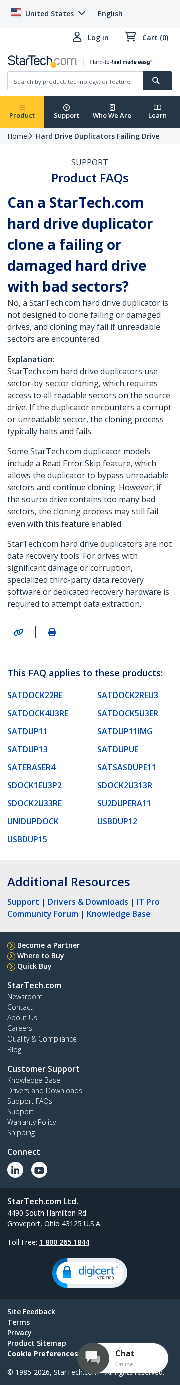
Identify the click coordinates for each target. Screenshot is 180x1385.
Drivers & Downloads (88, 901)
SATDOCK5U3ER (128, 713)
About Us (23, 1017)
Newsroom (25, 996)
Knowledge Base (119, 913)
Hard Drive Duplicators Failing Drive (98, 136)
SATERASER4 (32, 767)
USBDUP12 (118, 821)
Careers (20, 1028)
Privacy (20, 1332)
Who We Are (112, 115)
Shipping (21, 1132)
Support (67, 115)
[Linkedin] (16, 1170)
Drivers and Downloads (45, 1090)
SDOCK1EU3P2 (35, 785)
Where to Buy (41, 955)
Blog (15, 1049)
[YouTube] (40, 1170)
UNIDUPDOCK (33, 821)
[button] (90, 1273)
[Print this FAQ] (52, 632)
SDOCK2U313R (125, 785)
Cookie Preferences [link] (43, 1353)
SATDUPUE (118, 749)
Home (18, 136)
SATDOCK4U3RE (38, 713)
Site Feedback (32, 1311)
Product (22, 115)
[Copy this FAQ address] (19, 632)
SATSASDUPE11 (127, 767)
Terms (19, 1322)
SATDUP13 (28, 749)
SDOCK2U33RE (35, 803)
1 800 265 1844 (65, 1242)
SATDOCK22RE (35, 695)
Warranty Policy (32, 1122)
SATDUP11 (28, 731)
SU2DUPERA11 (125, 803)
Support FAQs (30, 1101)
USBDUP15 (28, 839)
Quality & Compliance (42, 1039)
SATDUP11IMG (125, 731)
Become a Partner (49, 945)
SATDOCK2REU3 (128, 695)
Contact (20, 1007)
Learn (157, 115)
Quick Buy (35, 966)
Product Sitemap (37, 1343)
